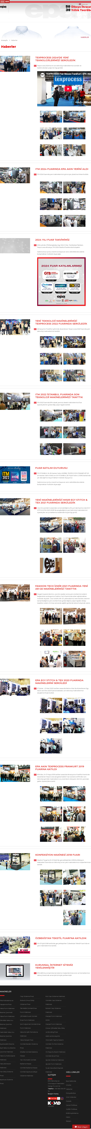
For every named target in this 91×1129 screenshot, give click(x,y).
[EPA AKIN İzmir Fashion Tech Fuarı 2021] (51, 624)
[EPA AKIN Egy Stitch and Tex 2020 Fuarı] (51, 712)
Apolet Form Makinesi (53, 1064)
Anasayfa (4, 40)
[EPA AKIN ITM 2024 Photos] (51, 193)
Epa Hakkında (71, 1081)
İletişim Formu (53, 1094)
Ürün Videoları (71, 1097)
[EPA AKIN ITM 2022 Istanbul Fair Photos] (51, 421)
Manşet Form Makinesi (54, 1024)
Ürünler (68, 1085)
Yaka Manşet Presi (26, 1040)
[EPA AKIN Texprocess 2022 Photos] (51, 347)
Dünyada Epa (71, 1093)
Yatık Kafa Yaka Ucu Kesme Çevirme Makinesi (7, 1036)
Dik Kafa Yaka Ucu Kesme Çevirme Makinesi (6, 1024)
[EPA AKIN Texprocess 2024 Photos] (51, 122)
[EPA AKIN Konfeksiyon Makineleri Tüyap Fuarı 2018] (51, 884)
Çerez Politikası (71, 1105)
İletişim (68, 1121)
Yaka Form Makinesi (7, 1008)
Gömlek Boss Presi (52, 1056)
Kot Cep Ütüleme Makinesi (55, 996)
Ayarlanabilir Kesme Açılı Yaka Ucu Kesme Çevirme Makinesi (7, 1048)
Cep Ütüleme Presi (27, 996)
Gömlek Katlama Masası (28, 1068)
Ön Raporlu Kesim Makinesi (55, 1052)
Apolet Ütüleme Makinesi (55, 1060)
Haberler (14, 40)
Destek (68, 1101)
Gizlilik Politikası (71, 1109)
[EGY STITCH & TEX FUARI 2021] (51, 532)
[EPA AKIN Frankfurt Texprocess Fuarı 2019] (51, 801)
